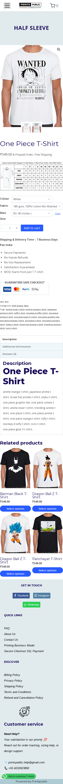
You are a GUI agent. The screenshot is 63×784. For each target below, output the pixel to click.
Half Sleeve (31, 27)
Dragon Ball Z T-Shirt (45, 495)
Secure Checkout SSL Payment (24, 651)
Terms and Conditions (17, 692)
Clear (57, 213)
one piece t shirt (33, 320)
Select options (15, 508)
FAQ (7, 628)
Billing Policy (12, 675)
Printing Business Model (19, 645)
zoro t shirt (11, 328)
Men (26, 305)
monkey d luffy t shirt (37, 313)
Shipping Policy (13, 686)
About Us (10, 634)
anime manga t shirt (36, 309)
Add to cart (32, 228)
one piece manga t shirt (12, 320)
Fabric (4, 206)
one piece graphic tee (48, 317)
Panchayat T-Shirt (47, 559)
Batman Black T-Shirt (13, 495)
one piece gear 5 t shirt (25, 317)
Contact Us (11, 639)
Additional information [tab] (17, 346)
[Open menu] (7, 6)
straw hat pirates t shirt (31, 324)
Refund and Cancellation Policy (23, 697)
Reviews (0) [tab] (9, 354)
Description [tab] (10, 339)
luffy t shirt (19, 313)
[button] (59, 49)
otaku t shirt (12, 324)
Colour (4, 198)
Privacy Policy (13, 680)
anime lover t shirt (15, 309)
